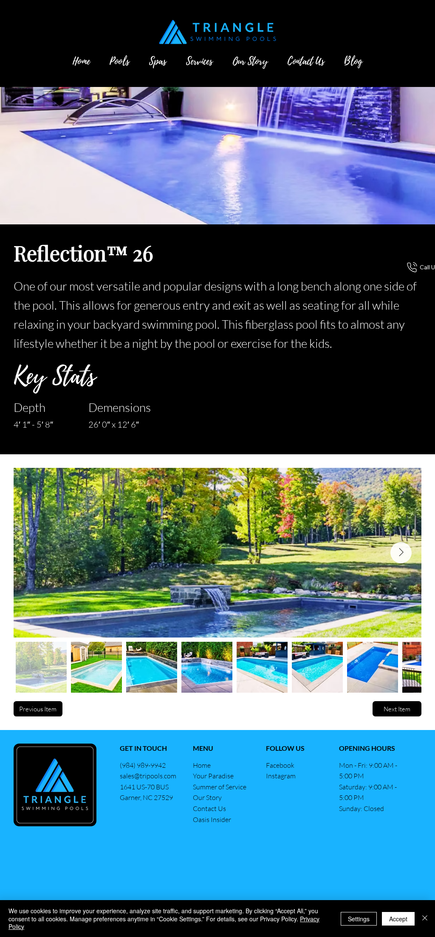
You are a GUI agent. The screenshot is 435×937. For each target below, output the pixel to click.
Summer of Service (219, 787)
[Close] (425, 918)
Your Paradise (213, 776)
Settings (359, 919)
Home (202, 765)
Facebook (281, 765)
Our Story (207, 797)
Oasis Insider (212, 819)
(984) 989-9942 (143, 765)
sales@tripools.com (148, 776)
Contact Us (209, 808)
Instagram (281, 776)
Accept (398, 919)
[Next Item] (401, 552)
